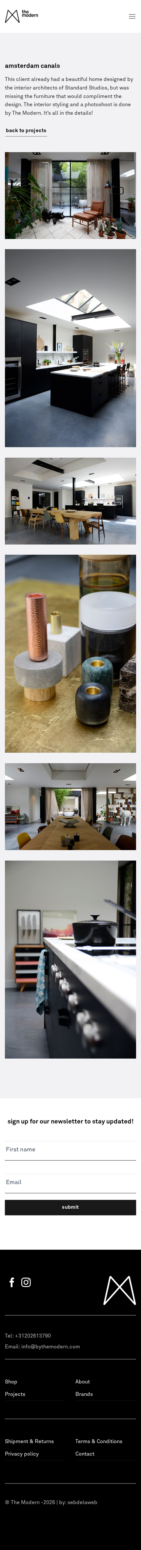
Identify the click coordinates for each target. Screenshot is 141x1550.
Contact (84, 1454)
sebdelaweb (82, 1502)
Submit (70, 1207)
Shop (11, 1381)
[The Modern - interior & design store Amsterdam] (30, 16)
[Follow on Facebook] (12, 1283)
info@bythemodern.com (50, 1346)
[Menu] (132, 16)
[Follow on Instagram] (26, 1283)
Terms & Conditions (98, 1441)
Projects (15, 1394)
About (82, 1381)
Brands (84, 1394)
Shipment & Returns (29, 1441)
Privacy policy (22, 1454)
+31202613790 (33, 1336)
